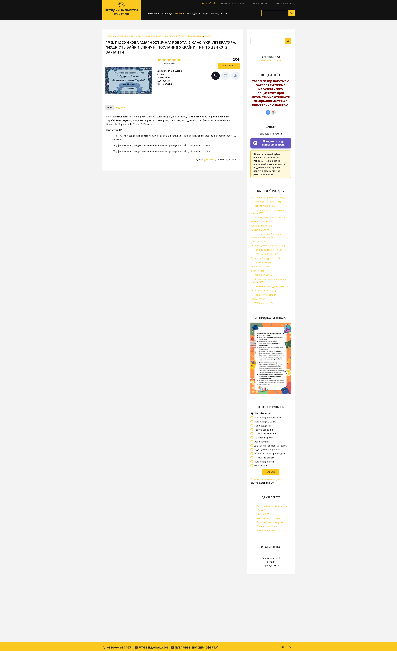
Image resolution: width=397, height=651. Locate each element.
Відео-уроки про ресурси (267, 449)
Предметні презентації (269, 197)
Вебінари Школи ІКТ (263, 221)
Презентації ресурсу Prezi (266, 258)
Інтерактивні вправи (265, 433)
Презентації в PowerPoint (267, 417)
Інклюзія (257, 270)
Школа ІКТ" (263, 514)
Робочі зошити (262, 441)
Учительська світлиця (268, 518)
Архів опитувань (273, 479)
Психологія (258, 241)
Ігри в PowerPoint (265, 294)
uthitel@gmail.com (234, 3)
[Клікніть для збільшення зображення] (128, 80)
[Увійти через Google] (273, 112)
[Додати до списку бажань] (225, 76)
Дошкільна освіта (261, 229)
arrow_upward (390, 644)
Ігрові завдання (262, 425)
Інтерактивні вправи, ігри (269, 217)
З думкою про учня (267, 530)
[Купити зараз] (215, 76)
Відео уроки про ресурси (269, 245)
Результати (256, 479)
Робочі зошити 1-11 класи (270, 249)
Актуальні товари (262, 266)
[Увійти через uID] (268, 112)
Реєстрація (282, 3)
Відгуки (120, 107)
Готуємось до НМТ (266, 253)
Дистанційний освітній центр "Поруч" (272, 508)
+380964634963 (260, 3)
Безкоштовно (259, 298)
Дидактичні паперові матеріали (270, 445)
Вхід (292, 3)
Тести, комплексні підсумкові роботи (268, 212)
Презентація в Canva (265, 421)
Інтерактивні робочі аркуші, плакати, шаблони (267, 236)
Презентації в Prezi (264, 461)
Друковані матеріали (267, 201)
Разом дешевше (265, 290)
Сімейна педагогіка (267, 526)
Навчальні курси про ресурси (269, 453)
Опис (110, 107)
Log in (277, 60)
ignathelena (209, 159)
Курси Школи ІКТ (261, 225)
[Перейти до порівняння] (235, 76)
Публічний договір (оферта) (196, 647)
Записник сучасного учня (270, 522)
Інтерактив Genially (264, 457)
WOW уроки (263, 303)
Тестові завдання (263, 429)
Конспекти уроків (265, 205)
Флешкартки (262, 262)
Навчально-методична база (271, 286)
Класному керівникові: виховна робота (269, 281)
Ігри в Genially (263, 274)
